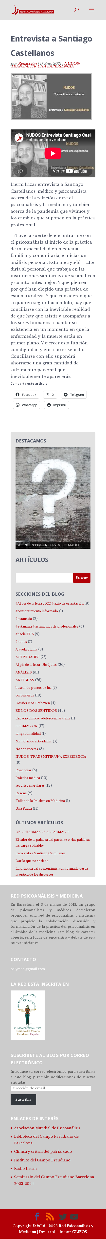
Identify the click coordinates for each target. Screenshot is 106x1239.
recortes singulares (30, 785)
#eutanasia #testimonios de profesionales (47, 626)
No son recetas (27, 749)
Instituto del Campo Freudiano (42, 1160)
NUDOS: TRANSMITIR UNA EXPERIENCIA (45, 64)
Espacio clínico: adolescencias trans (43, 718)
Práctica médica (28, 778)
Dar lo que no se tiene (32, 861)
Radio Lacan (25, 1168)
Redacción (27, 63)
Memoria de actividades (34, 741)
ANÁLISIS (24, 672)
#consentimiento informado (37, 611)
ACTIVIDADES (27, 657)
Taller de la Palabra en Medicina (40, 801)
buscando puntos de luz (34, 688)
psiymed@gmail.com (28, 968)
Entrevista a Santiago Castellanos (41, 853)
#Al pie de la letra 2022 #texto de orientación (50, 603)
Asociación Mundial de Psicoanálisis (47, 1128)
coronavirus (25, 695)
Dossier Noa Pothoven (33, 703)
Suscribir (23, 1099)
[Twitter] (63, 1217)
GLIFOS (79, 1232)
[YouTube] (74, 1217)
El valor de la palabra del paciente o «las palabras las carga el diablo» (53, 842)
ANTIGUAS (25, 680)
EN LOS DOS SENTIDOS (36, 711)
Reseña (21, 793)
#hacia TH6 (25, 634)
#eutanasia (24, 619)
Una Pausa (24, 808)
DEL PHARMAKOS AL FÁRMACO (42, 832)
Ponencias (23, 770)
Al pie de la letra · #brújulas (36, 665)
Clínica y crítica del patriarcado (43, 1151)
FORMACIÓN (26, 726)
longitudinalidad (28, 733)
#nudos (21, 642)
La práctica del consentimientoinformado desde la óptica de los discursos (52, 871)
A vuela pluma (26, 649)
